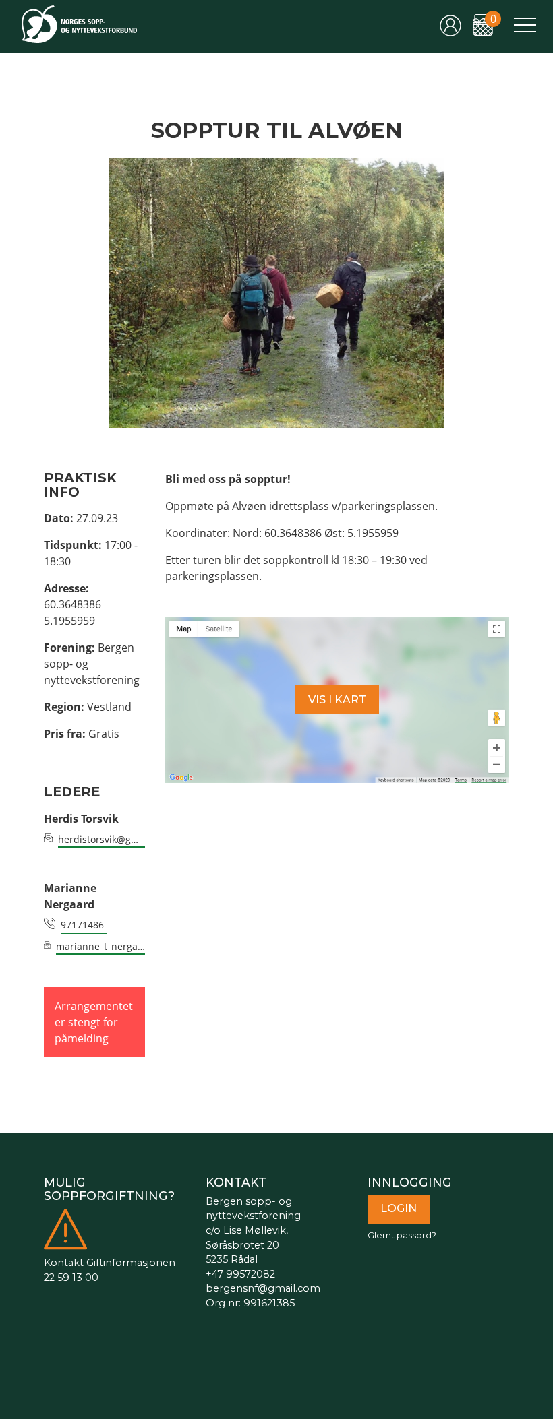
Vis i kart (337, 699)
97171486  (84, 924)
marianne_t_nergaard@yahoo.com (100, 946)
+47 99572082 (240, 1274)
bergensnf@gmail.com (263, 1288)
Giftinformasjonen (130, 1263)
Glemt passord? (402, 1235)
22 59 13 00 (71, 1277)
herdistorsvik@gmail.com (101, 839)
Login (398, 1208)
